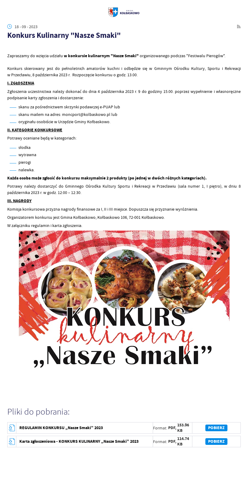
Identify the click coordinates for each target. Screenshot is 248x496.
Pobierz (216, 428)
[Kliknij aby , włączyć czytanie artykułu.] (10, 47)
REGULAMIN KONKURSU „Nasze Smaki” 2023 (61, 428)
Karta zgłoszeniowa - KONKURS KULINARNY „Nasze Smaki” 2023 (79, 441)
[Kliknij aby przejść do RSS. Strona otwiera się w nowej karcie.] (239, 26)
